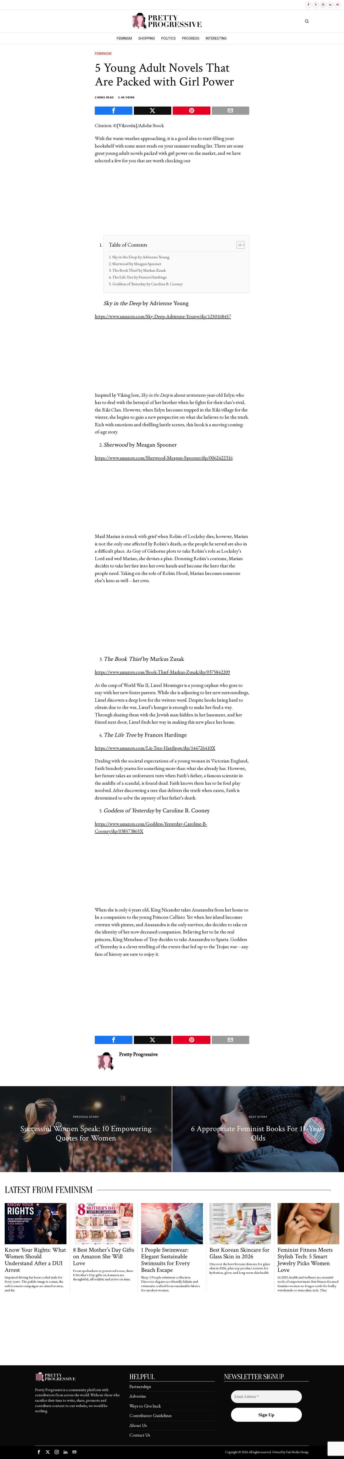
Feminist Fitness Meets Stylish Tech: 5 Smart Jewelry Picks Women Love (305, 1260)
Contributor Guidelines (150, 1415)
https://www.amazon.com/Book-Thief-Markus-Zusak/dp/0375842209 (162, 672)
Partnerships (140, 1386)
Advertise (137, 1396)
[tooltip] (308, 5)
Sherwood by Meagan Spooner (136, 263)
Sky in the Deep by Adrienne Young (140, 256)
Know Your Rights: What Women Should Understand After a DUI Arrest (35, 1260)
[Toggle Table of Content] (238, 245)
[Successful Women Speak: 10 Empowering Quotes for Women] (86, 1129)
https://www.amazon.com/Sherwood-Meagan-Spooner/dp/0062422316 (164, 458)
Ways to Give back (145, 1406)
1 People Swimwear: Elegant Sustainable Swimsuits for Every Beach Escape (165, 1260)
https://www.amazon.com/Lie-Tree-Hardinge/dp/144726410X (155, 748)
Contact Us (139, 1435)
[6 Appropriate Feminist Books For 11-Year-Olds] (258, 1129)
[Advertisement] (172, 202)
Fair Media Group (297, 1452)
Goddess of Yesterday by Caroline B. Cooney (147, 283)
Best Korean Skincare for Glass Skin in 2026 (239, 1253)
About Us (138, 1425)
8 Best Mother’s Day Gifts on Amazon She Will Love (103, 1257)
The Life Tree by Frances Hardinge (139, 277)
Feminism (103, 54)
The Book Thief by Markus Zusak (138, 270)
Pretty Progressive (138, 1054)
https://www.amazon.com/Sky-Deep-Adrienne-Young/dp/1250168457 (163, 316)
